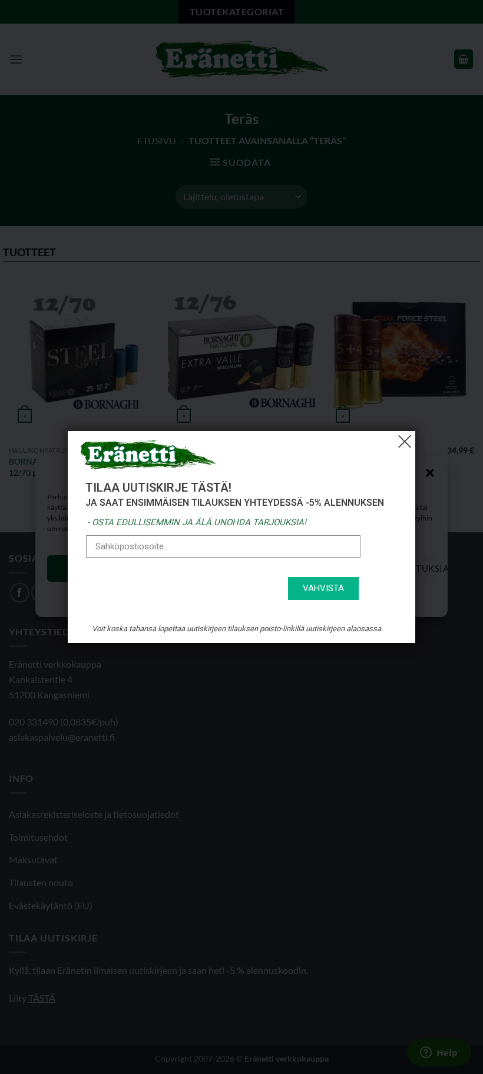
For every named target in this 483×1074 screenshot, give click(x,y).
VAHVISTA (323, 588)
